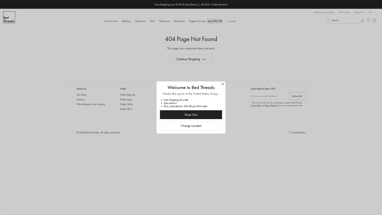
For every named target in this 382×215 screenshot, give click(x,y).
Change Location (191, 126)
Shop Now (191, 114)
